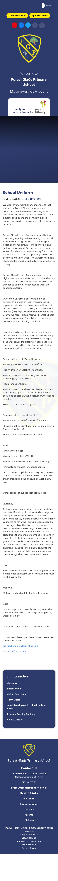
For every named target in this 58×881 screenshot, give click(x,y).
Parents (16, 199)
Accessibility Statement (29, 841)
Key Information (29, 804)
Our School (29, 798)
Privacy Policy (29, 848)
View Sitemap (29, 837)
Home (5, 199)
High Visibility (29, 844)
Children (29, 820)
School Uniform (33, 199)
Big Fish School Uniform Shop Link (20, 646)
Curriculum (29, 809)
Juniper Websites (29, 834)
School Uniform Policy (14, 651)
